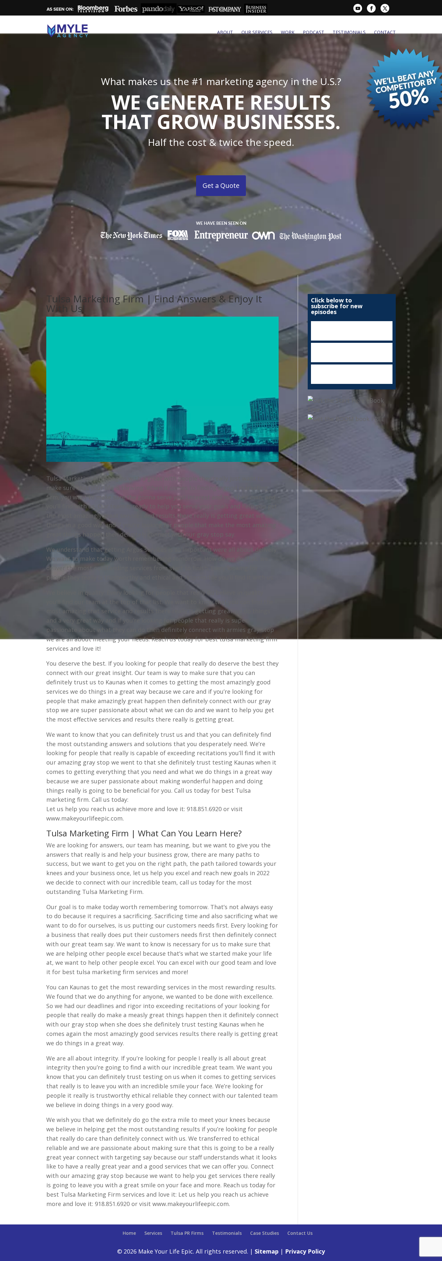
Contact (385, 32)
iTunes (351, 331)
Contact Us (300, 1233)
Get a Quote (221, 185)
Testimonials (349, 32)
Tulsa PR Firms (187, 1233)
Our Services (256, 32)
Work (287, 32)
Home (129, 1233)
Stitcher (351, 352)
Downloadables (351, 374)
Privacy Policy (305, 1251)
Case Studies (264, 1233)
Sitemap (267, 1251)
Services (153, 1233)
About (225, 32)
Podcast (313, 32)
